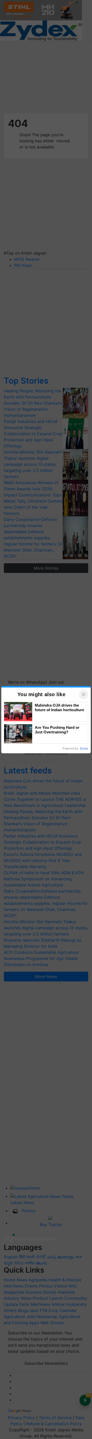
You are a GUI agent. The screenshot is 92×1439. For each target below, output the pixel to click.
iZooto (84, 748)
